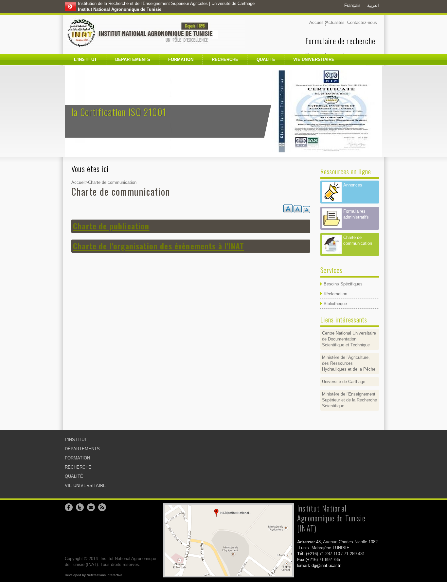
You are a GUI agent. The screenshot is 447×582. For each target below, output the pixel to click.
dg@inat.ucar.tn (326, 565)
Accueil (316, 22)
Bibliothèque (335, 303)
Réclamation (335, 293)
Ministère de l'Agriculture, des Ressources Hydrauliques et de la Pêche (348, 363)
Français (352, 5)
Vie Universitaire (313, 59)
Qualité (266, 59)
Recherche (225, 59)
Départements (132, 59)
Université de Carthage (343, 381)
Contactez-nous (362, 22)
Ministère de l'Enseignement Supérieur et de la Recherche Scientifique (349, 400)
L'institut (85, 59)
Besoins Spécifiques (343, 283)
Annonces (352, 185)
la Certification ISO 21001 (119, 112)
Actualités (335, 22)
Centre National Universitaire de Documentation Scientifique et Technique (349, 339)
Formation (180, 59)
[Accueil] (155, 33)
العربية (373, 5)
